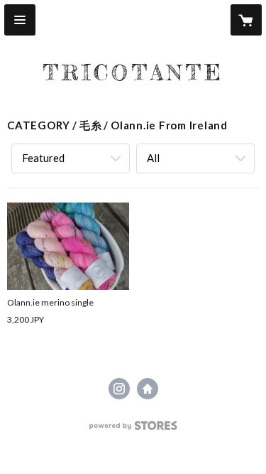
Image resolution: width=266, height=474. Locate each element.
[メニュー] (19, 20)
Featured (43, 157)
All (153, 157)
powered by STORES (133, 429)
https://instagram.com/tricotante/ (119, 388)
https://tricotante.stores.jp (147, 388)
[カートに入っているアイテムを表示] (246, 20)
